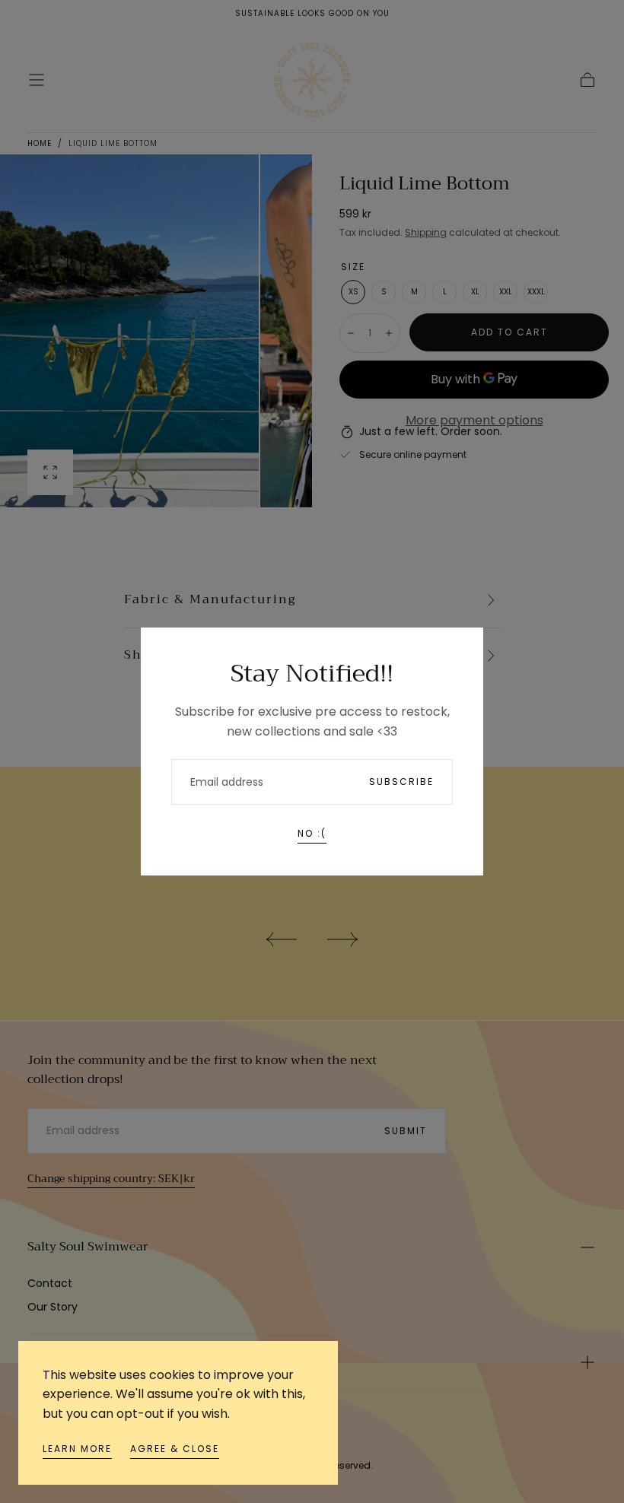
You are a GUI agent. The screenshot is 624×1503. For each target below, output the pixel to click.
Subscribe (401, 781)
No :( (312, 833)
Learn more (77, 1448)
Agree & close (174, 1448)
